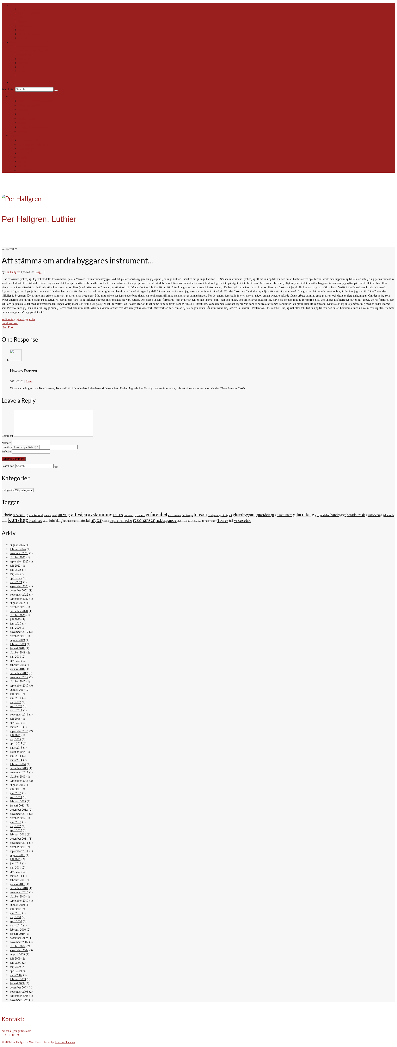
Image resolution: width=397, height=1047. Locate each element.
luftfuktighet (58, 520)
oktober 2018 (17, 652)
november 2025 (19, 553)
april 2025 (16, 578)
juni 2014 (15, 756)
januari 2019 (17, 648)
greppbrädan (322, 515)
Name (6, 443)
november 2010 (19, 892)
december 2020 (19, 611)
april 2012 (16, 830)
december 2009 (19, 938)
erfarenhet (156, 514)
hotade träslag (357, 514)
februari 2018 (18, 665)
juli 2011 (15, 859)
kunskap (18, 519)
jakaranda (388, 515)
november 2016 (19, 714)
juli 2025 (15, 565)
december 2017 (19, 673)
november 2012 (19, 814)
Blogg (38, 272)
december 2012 (19, 809)
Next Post (7, 327)
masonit (72, 521)
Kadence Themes (65, 1042)
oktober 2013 (17, 776)
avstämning (8, 319)
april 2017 (16, 706)
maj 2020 (15, 627)
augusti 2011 (17, 855)
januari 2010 (17, 934)
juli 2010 (15, 909)
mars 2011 (16, 876)
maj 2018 (15, 656)
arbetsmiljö (20, 515)
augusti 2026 (17, 545)
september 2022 (19, 599)
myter (96, 520)
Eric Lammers (174, 515)
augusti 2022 (17, 603)
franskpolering (214, 515)
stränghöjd (190, 520)
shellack (181, 520)
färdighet (226, 515)
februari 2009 (18, 979)
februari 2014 (18, 764)
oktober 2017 (17, 681)
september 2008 (19, 996)
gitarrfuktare (283, 515)
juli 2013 (15, 789)
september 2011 (19, 851)
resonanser (144, 519)
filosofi (200, 514)
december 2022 (19, 590)
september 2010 (19, 900)
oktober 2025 (17, 557)
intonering (375, 515)
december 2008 (19, 987)
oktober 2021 (17, 607)
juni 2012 (15, 822)
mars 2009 (16, 975)
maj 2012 (15, 826)
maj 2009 (15, 967)
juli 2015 (15, 735)
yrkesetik (242, 520)
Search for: (8, 89)
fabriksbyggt (187, 515)
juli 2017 (15, 694)
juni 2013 (15, 793)
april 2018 (16, 661)
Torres (222, 520)
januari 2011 (17, 884)
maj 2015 (15, 739)
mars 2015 (16, 747)
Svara (29, 381)
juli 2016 (15, 718)
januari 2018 (17, 669)
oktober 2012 (17, 818)
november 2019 (19, 632)
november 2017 (19, 677)
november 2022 (19, 594)
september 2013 (19, 781)
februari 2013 (18, 801)
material (83, 520)
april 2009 (16, 971)
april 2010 (16, 921)
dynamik (140, 515)
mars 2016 (16, 727)
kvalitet (35, 520)
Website (6, 451)
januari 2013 (17, 805)
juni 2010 (15, 913)
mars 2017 (16, 710)
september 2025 (19, 561)
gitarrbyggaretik (26, 319)
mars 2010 (16, 925)
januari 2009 (17, 983)
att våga (79, 514)
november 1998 (19, 1000)
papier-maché (120, 520)
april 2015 (16, 743)
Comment (7, 436)
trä (231, 520)
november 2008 (19, 991)
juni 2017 (15, 698)
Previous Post (10, 323)
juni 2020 (15, 623)
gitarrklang (303, 514)
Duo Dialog (129, 515)
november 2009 (19, 942)
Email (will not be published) (20, 447)
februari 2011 (18, 880)
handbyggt (338, 514)
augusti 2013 (17, 785)
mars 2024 (16, 582)
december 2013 (19, 768)
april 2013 (16, 797)
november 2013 (19, 772)
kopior (4, 520)
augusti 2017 (17, 690)
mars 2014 (16, 760)
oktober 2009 (17, 946)
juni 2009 (15, 962)
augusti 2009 (17, 954)
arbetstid (47, 515)
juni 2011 (15, 863)
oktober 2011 (17, 847)
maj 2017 (15, 702)
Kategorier (8, 490)
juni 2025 (15, 570)
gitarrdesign (265, 514)
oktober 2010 (17, 896)
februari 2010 (18, 929)
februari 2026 (18, 549)
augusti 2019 (17, 640)
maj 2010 (15, 917)
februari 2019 (18, 644)
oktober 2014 (17, 752)
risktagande (166, 520)
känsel (45, 520)
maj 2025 (15, 574)
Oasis (105, 521)
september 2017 (19, 685)
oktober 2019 (17, 636)
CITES (118, 515)
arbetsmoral (36, 515)
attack (54, 515)
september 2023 (19, 586)
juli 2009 (15, 958)
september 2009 (19, 950)
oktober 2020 (17, 615)
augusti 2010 (17, 905)
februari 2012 (18, 834)
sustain (198, 520)
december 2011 (19, 838)
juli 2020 (15, 619)
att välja (64, 514)
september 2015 (19, 731)
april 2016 (16, 723)
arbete (7, 514)
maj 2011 (15, 867)
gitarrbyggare (244, 514)
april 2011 (16, 871)
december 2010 (19, 888)
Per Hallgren (12, 272)
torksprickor (209, 521)
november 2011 (19, 843)
